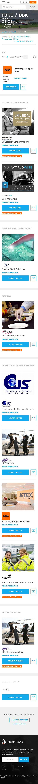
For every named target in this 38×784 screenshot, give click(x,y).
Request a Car (15, 151)
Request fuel (11, 87)
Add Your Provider (19, 720)
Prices (4, 57)
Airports (32, 7)
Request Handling (15, 661)
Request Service (15, 278)
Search (23, 760)
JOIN (33, 2)
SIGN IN (25, 2)
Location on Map (8, 32)
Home (3, 767)
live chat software (19, 724)
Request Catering (15, 344)
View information (10, 145)
